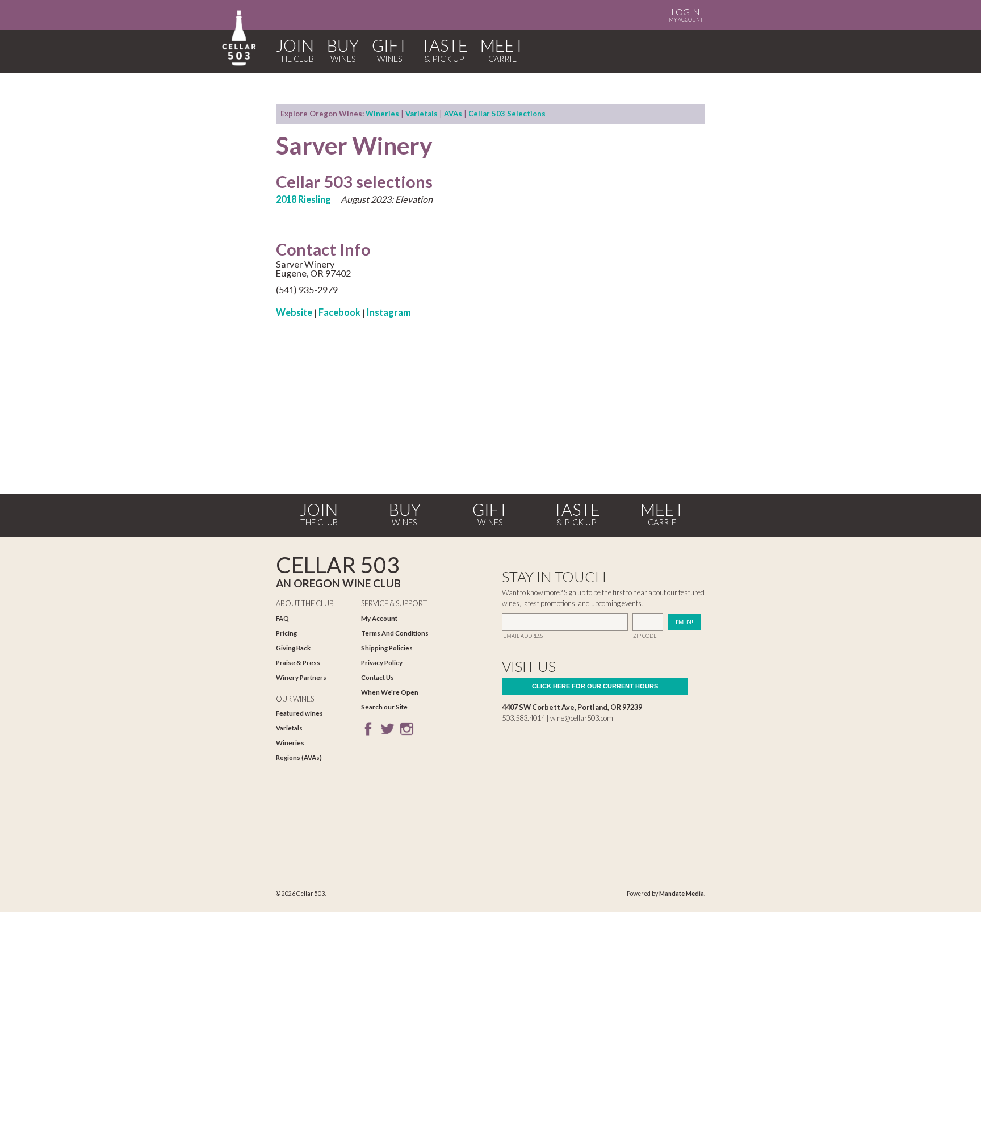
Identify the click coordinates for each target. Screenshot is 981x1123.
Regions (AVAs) (299, 757)
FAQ (282, 618)
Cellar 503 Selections (507, 113)
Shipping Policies (387, 648)
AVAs (453, 113)
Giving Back (293, 648)
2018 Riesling (303, 199)
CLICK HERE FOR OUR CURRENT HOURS (595, 686)
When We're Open (389, 692)
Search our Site (384, 707)
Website (294, 312)
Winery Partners (301, 677)
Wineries (382, 113)
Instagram (389, 312)
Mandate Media (681, 893)
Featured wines (299, 713)
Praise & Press (298, 662)
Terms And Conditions (395, 633)
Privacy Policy (382, 662)
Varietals (421, 113)
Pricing (286, 633)
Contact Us (377, 677)
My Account (686, 14)
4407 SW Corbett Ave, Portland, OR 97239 (572, 707)
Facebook (339, 312)
